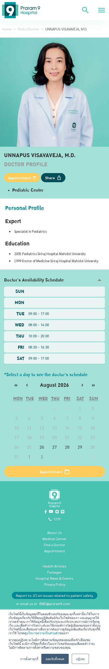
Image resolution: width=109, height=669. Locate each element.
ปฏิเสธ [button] (80, 659)
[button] (54, 280)
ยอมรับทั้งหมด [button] (55, 659)
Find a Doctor (28, 29)
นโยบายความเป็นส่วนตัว (42, 633)
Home (6, 29)
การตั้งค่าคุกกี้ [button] (29, 659)
